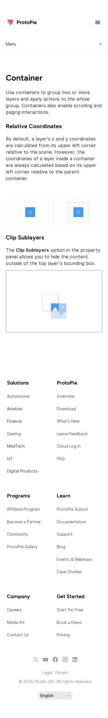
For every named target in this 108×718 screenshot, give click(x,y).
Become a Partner (24, 521)
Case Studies (69, 571)
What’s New (68, 421)
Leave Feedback (72, 433)
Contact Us (18, 634)
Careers (14, 609)
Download (66, 408)
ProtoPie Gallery (22, 546)
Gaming (14, 433)
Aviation (14, 408)
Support (65, 534)
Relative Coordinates (34, 126)
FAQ (61, 458)
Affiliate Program (23, 509)
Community (17, 534)
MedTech (16, 446)
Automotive (18, 396)
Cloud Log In (69, 446)
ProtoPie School (72, 509)
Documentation (72, 521)
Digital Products (22, 471)
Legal (47, 672)
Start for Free (70, 609)
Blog (62, 546)
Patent (61, 672)
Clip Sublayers (25, 237)
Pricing (63, 634)
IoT (10, 458)
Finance (14, 421)
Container (24, 78)
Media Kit (16, 622)
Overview (66, 396)
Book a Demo (69, 622)
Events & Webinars (74, 559)
